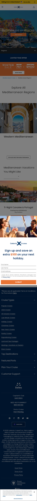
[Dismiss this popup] (34, 218)
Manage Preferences (18, 498)
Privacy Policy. (6, 277)
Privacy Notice (19, 495)
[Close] (34, 492)
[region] (18, 495)
